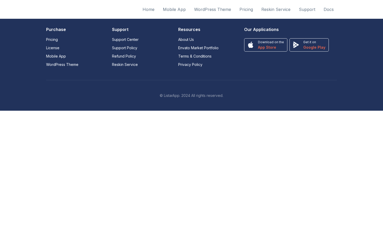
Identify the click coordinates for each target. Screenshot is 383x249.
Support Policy (124, 48)
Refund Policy (124, 56)
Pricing (246, 9)
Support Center (125, 39)
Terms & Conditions (195, 56)
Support (307, 9)
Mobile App (174, 9)
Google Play (314, 47)
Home (149, 9)
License (52, 48)
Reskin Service (276, 9)
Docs (329, 9)
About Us (186, 39)
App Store (267, 47)
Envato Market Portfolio (198, 48)
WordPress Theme (212, 9)
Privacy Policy (190, 64)
